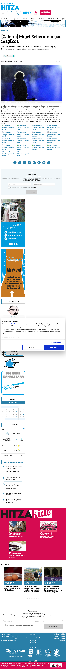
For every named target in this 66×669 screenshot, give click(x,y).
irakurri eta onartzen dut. (24, 187)
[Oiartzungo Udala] (56, 653)
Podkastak (24, 18)
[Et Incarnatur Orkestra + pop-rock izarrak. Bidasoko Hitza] (9, 127)
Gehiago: (6, 455)
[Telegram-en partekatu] (34, 162)
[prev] (7, 403)
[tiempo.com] (24, 428)
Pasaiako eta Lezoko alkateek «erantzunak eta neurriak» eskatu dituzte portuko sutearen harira (32, 589)
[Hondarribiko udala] (39, 653)
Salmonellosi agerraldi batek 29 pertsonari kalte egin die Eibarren (12, 588)
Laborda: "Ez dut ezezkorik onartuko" (14, 493)
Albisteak (4, 18)
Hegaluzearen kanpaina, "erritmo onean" (13, 478)
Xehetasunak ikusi (56, 342)
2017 (57, 61)
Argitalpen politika (59, 634)
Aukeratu (31, 347)
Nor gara (32, 634)
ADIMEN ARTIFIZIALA (53, 18)
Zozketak (41, 18)
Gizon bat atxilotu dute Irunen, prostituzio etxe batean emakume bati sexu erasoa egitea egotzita (53, 589)
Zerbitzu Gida (13, 301)
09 (60, 61)
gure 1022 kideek (12, 324)
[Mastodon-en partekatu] (24, 162)
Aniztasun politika (59, 636)
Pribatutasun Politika (17, 187)
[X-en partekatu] (19, 162)
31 (17, 407)
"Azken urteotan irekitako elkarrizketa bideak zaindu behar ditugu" (14, 501)
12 (61, 61)
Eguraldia (13, 425)
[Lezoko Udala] (48, 653)
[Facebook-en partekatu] (14, 162)
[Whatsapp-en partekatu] (39, 162)
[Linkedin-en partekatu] (43, 162)
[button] (16, 455)
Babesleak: (33, 647)
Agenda (33, 18)
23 (23, 414)
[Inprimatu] (48, 162)
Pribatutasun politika (59, 638)
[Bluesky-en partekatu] (29, 162)
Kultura (4, 31)
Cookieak (62, 640)
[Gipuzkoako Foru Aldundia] (16, 653)
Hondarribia (18, 61)
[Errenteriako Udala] (30, 653)
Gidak (63, 18)
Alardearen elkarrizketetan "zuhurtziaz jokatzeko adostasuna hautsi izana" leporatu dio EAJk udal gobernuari (14, 470)
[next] (20, 403)
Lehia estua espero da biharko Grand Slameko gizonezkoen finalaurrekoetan (13, 486)
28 (16, 416)
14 (16, 411)
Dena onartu (53, 347)
